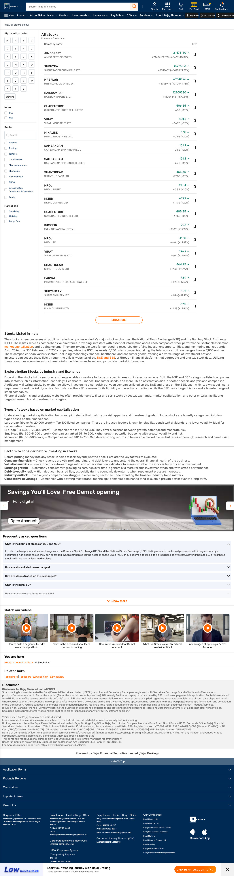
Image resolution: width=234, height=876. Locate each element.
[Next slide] (230, 506)
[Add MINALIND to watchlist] (195, 134)
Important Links (13, 796)
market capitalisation (18, 346)
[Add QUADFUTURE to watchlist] (195, 107)
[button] (117, 508)
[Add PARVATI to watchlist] (195, 279)
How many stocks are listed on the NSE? (29, 593)
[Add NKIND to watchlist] (195, 200)
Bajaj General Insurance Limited (157, 828)
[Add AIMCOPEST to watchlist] (195, 54)
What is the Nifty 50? (18, 584)
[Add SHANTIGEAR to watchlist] (195, 174)
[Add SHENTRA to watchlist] (195, 68)
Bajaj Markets (149, 836)
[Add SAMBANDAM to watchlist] (195, 147)
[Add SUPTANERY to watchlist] (195, 293)
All (7, 40)
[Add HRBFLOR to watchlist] (195, 81)
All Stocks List (42, 662)
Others (10, 96)
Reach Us (9, 805)
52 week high (40, 676)
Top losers (25, 676)
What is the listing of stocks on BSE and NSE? (33, 543)
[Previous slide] (4, 506)
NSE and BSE (106, 357)
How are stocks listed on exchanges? (27, 567)
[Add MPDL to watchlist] (195, 187)
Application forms (15, 769)
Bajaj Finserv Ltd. (150, 819)
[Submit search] (134, 6)
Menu (12, 15)
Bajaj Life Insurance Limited (155, 832)
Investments (23, 662)
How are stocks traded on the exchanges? (30, 576)
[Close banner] (227, 869)
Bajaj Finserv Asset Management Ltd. (159, 853)
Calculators (10, 787)
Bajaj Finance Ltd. (151, 823)
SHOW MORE (119, 320)
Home (7, 662)
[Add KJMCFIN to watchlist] (195, 226)
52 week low (57, 676)
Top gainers (11, 676)
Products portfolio (14, 778)
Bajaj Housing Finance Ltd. (154, 840)
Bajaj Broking (149, 844)
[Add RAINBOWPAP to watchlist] (195, 94)
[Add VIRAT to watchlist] (195, 121)
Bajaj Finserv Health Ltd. (154, 849)
